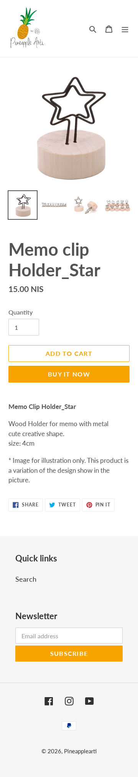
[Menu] (125, 28)
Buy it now (69, 374)
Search (25, 579)
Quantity (20, 312)
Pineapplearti (80, 751)
